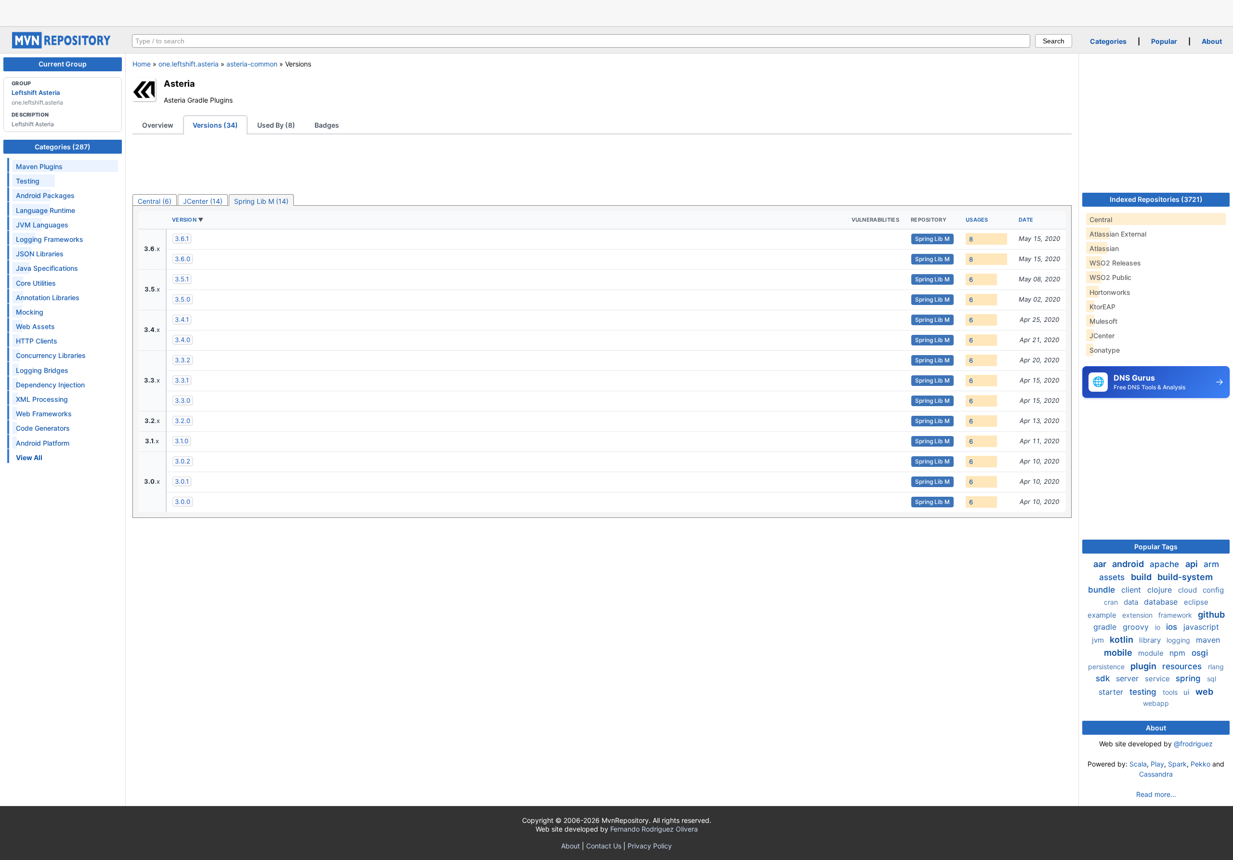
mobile (1119, 653)
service (1158, 678)
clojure (1160, 590)
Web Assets (35, 326)
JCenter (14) (203, 201)
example (1103, 615)
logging (1179, 640)
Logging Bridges (42, 370)
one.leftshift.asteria (188, 64)
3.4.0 (182, 340)
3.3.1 (182, 380)
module (1152, 653)
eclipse (1196, 602)
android (1129, 564)
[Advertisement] (616, 12)
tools (1171, 692)
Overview (157, 125)
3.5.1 (182, 279)
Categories (1108, 41)
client (1132, 590)
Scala (1138, 764)
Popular (1164, 41)
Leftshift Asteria (36, 92)
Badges (327, 125)
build (1142, 577)
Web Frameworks (44, 414)
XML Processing (42, 399)
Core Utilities (36, 283)
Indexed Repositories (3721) (1156, 199)
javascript (1201, 627)
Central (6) (154, 201)
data (1132, 602)
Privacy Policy (650, 846)
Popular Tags (1156, 546)
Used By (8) (276, 125)
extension (1138, 615)
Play (1157, 764)
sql (1211, 679)
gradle (1106, 627)
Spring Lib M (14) (261, 201)
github (1211, 614)
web (1204, 692)
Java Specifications (47, 268)
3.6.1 (182, 238)
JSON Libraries (40, 254)
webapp (1156, 703)
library (1151, 640)
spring (1189, 678)
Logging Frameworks (49, 239)
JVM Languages (42, 225)
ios (1173, 627)
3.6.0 (182, 259)
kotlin (1122, 640)
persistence (1107, 666)
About (1212, 41)
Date (1026, 219)
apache (1165, 564)
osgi (1200, 653)
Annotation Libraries (47, 297)
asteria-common (251, 64)
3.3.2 (182, 360)
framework (1176, 615)
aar (1100, 564)
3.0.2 (182, 461)
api (1192, 564)
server (1128, 678)
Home (141, 64)
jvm (1099, 640)
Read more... (1156, 794)
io (1158, 627)
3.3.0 (182, 400)
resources (1183, 666)
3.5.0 (182, 299)
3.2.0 (182, 420)
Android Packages (45, 195)
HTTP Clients (36, 341)
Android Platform (42, 443)
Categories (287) (63, 147)
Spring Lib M (932, 238)
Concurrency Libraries (51, 355)
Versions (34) (215, 125)
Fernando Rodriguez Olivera (654, 829)
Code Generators (43, 428)
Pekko (1200, 764)
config (1213, 590)
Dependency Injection (50, 385)
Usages (977, 219)
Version (184, 219)
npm (1178, 653)
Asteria (179, 83)
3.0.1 (182, 481)
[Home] (62, 46)
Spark (1177, 764)
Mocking (29, 312)
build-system (1185, 577)
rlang (1216, 666)
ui (1187, 692)
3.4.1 (182, 319)
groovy (1137, 627)
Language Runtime (45, 210)
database (1162, 602)
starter (1112, 692)
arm (1211, 564)
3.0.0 (182, 501)
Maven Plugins (39, 166)
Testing (27, 181)
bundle (1102, 590)
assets (1113, 577)
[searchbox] (581, 41)
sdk (1104, 678)
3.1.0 (181, 441)
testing (1144, 692)
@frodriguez (1193, 744)
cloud (1188, 590)
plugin (1144, 666)
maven (1208, 640)
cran (1112, 602)
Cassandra (1156, 774)
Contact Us (603, 846)
